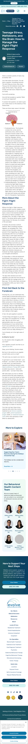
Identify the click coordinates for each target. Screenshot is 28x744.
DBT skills (8, 386)
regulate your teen (7, 346)
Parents (21, 66)
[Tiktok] (14, 692)
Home (3, 21)
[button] (17, 26)
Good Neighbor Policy (19, 711)
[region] (14, 732)
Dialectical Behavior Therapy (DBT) (11, 367)
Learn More (14, 3)
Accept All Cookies (14, 733)
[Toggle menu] (24, 11)
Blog (8, 21)
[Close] (25, 722)
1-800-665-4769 (22, 6)
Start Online (10, 11)
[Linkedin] (20, 692)
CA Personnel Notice (8, 715)
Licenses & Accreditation (14, 718)
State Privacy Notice (20, 715)
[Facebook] (8, 692)
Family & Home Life (9, 66)
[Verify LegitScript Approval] (20, 699)
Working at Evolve (8, 711)
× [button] (26, 1)
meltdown (21, 300)
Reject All (14, 737)
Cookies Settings (14, 741)
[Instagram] (11, 692)
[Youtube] (17, 692)
